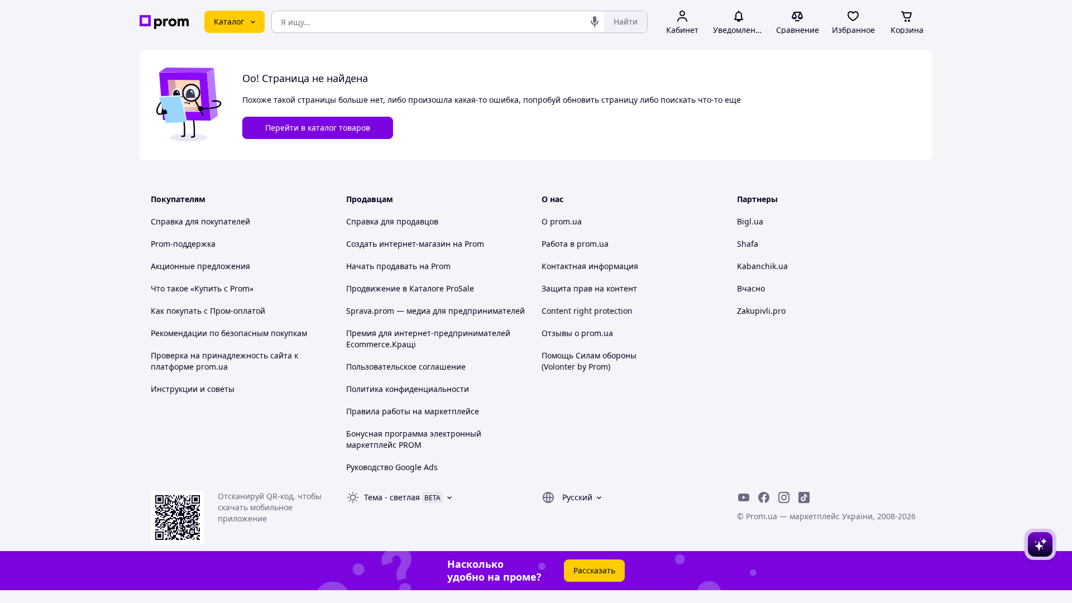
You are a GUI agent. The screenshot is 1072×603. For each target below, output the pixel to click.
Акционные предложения (200, 266)
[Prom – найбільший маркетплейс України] (164, 22)
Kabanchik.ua (762, 266)
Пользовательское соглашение (406, 366)
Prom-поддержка (183, 243)
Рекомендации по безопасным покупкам (229, 333)
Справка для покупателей (200, 221)
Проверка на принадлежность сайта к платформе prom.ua (224, 361)
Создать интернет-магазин (398, 243)
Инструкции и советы (192, 389)
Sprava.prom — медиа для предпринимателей (435, 310)
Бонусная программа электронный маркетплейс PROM (413, 439)
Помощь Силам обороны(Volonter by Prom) (589, 361)
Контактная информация (590, 266)
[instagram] (784, 497)
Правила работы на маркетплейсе (412, 411)
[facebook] (763, 497)
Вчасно (751, 288)
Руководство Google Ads (392, 467)
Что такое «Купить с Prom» (202, 288)
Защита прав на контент (589, 288)
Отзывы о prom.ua (577, 333)
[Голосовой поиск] (594, 21)
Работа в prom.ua (575, 243)
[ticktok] (804, 497)
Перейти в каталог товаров (317, 127)
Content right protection (587, 310)
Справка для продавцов (392, 221)
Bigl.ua (750, 221)
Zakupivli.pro (761, 310)
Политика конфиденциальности (407, 389)
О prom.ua (562, 221)
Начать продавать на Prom (398, 266)
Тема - (392, 497)
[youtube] (743, 497)
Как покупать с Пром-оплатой (208, 310)
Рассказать (594, 570)
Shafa (747, 243)
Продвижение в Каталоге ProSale (410, 288)
